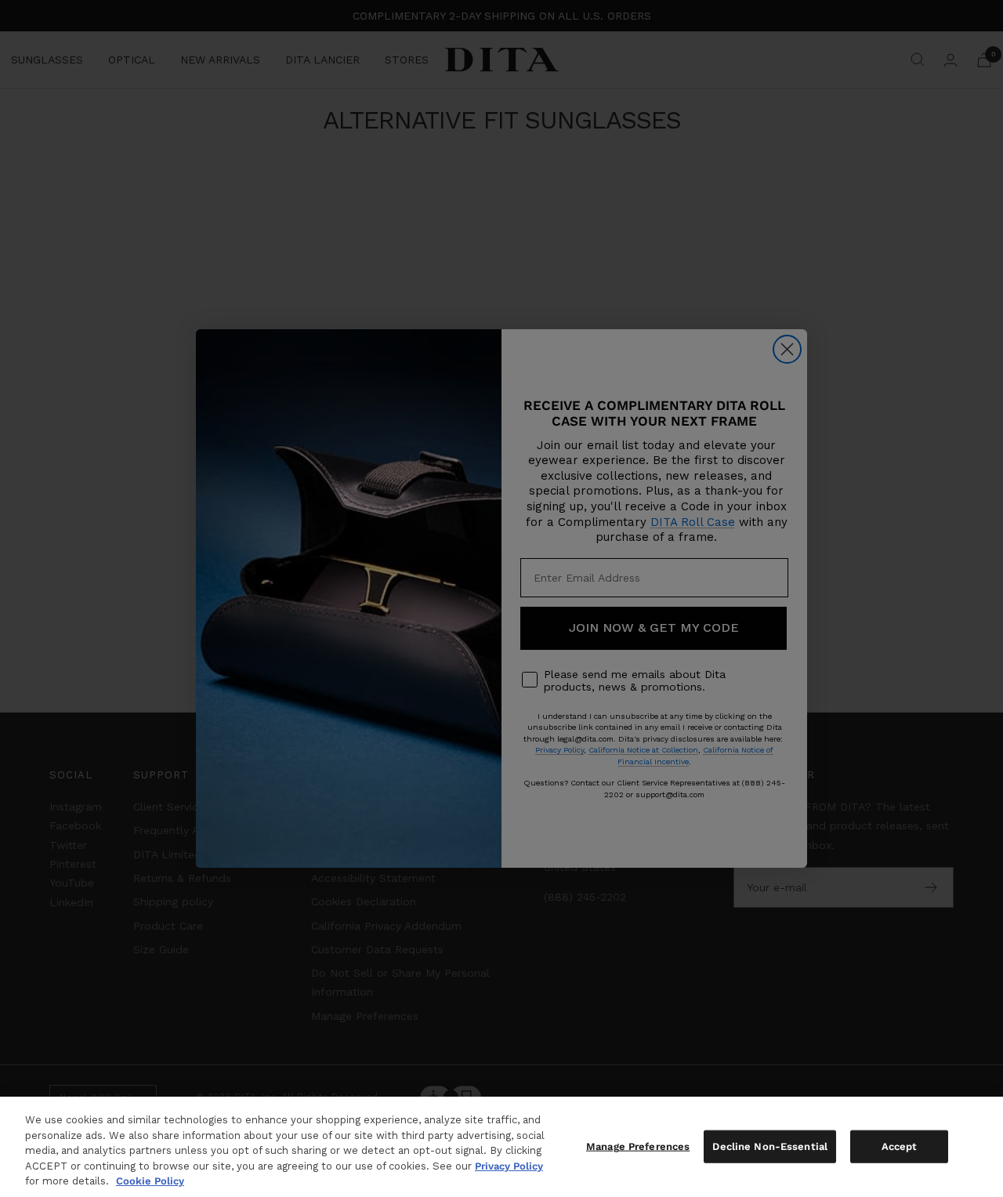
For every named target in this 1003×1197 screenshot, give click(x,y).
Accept (900, 1146)
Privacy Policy (509, 1166)
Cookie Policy (150, 1181)
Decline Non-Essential (769, 1146)
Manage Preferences (638, 1146)
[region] (501, 1147)
